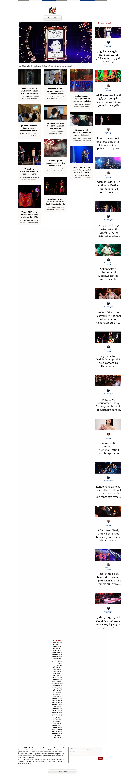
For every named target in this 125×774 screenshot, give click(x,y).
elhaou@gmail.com (24, 763)
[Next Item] (89, 42)
